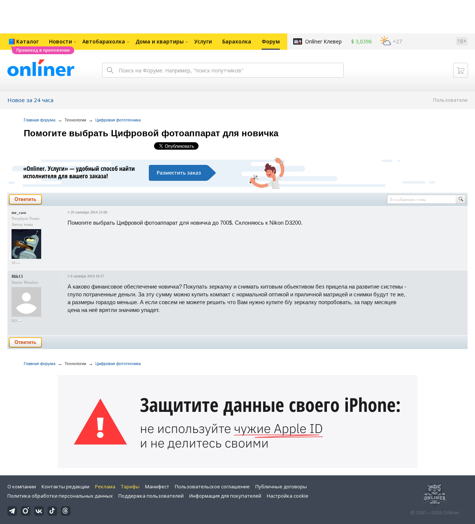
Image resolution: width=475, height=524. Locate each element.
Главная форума (39, 120)
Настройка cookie (287, 495)
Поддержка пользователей (151, 495)
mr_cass (19, 212)
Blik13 (17, 276)
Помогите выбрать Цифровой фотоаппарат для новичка (151, 133)
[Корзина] (460, 70)
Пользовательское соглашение (212, 486)
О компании (21, 486)
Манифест (157, 486)
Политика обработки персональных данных (60, 495)
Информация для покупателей (225, 495)
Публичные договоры (281, 486)
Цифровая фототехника (118, 120)
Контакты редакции (65, 486)
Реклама (105, 486)
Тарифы (130, 486)
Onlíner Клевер (323, 41)
